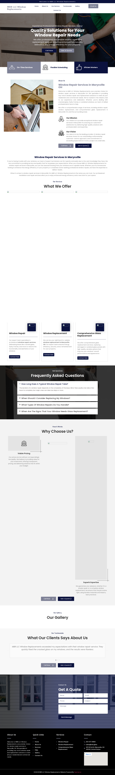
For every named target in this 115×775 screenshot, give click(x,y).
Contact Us (57, 10)
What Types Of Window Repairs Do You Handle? (45, 404)
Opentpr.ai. (77, 772)
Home (37, 6)
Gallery (77, 6)
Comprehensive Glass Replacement (89, 334)
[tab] (57, 384)
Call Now (49, 50)
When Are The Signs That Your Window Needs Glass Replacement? (54, 411)
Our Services (55, 6)
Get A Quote (66, 50)
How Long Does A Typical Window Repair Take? (44, 384)
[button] (93, 6)
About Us (45, 6)
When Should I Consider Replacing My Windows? (45, 398)
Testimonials (67, 6)
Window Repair (17, 333)
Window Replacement (55, 333)
